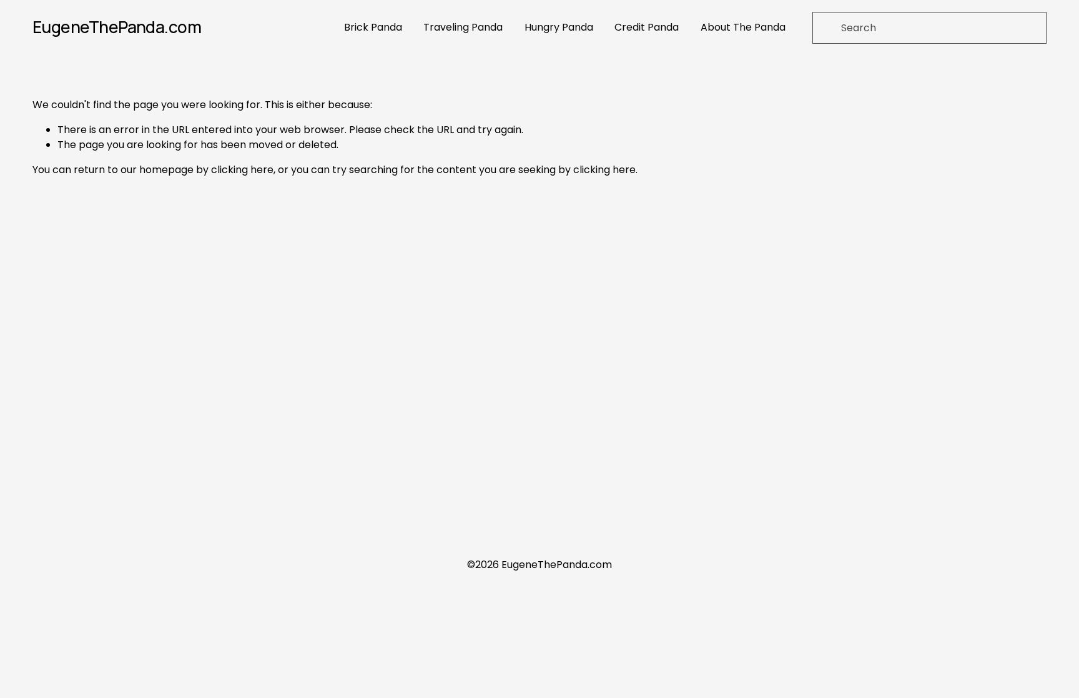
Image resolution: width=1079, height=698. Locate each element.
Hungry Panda (559, 27)
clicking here (242, 169)
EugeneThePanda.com (117, 27)
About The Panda (743, 27)
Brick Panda (373, 27)
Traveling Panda (463, 27)
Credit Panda (646, 27)
